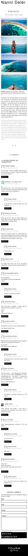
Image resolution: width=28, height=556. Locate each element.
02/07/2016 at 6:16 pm (11, 406)
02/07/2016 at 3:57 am (11, 323)
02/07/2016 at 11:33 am (12, 338)
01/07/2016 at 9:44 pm (11, 183)
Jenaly (7, 321)
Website (3, 510)
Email (2, 504)
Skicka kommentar (9, 535)
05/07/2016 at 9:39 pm (14, 201)
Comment (4, 516)
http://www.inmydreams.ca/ (7, 328)
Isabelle (8, 213)
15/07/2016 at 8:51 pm (14, 478)
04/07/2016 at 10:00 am (15, 436)
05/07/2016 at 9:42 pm (14, 391)
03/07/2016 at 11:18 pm (12, 421)
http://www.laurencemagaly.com (9, 346)
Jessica (8, 302)
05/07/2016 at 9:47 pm (14, 448)
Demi (7, 404)
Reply (5, 177)
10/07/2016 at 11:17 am (12, 461)
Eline (7, 229)
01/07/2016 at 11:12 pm (12, 261)
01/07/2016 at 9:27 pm (11, 168)
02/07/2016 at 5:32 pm (11, 370)
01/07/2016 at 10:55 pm (12, 231)
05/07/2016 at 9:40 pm (14, 356)
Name (2, 499)
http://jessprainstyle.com (7, 313)
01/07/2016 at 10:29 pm (12, 215)
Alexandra (9, 273)
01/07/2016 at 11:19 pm (12, 275)
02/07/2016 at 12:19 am (12, 303)
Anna (7, 259)
